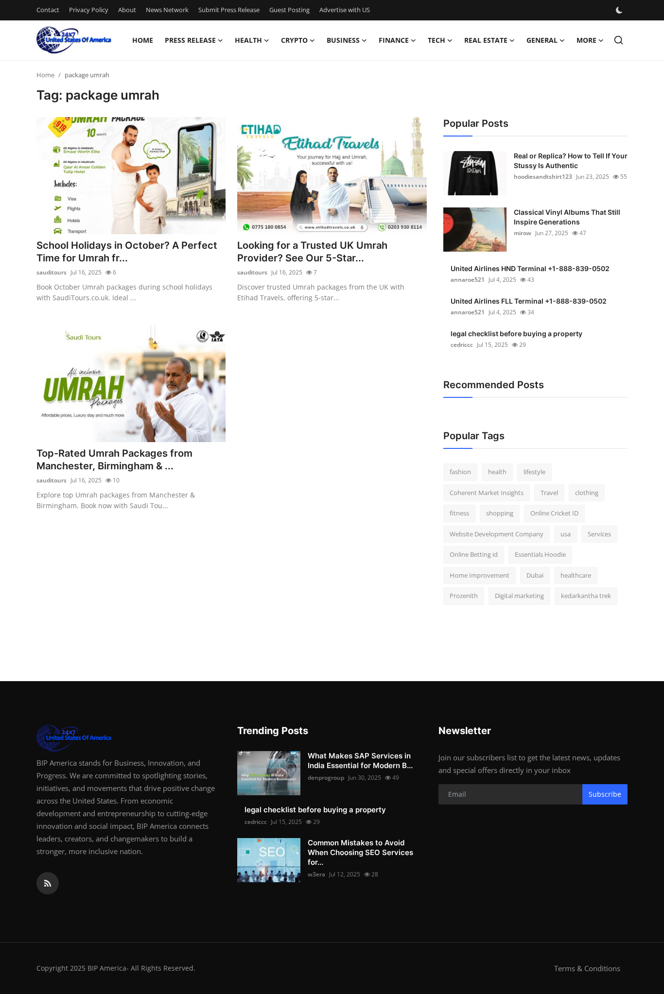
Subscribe (605, 794)
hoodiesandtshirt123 (543, 176)
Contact (47, 9)
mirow (522, 233)
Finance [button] (394, 40)
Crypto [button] (294, 40)
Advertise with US (344, 9)
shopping (499, 513)
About (127, 9)
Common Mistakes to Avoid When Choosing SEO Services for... (360, 852)
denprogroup (326, 777)
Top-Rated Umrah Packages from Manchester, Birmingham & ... (114, 459)
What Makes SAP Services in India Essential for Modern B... (360, 760)
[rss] (47, 883)
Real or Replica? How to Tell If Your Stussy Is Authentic (571, 161)
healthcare (575, 575)
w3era (316, 874)
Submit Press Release (229, 9)
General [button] (542, 40)
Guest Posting (289, 9)
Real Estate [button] (485, 40)
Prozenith (464, 595)
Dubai (534, 575)
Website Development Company (496, 534)
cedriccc (462, 345)
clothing (586, 492)
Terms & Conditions (587, 968)
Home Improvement (479, 575)
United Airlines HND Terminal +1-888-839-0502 (530, 268)
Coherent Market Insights (487, 492)
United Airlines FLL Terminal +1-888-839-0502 (529, 301)
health (497, 471)
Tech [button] (436, 40)
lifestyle (534, 471)
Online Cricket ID (554, 513)
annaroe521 (468, 279)
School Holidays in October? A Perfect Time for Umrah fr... (126, 252)
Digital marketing (519, 595)
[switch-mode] (620, 10)
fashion (460, 471)
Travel (549, 492)
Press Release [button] (190, 40)
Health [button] (248, 40)
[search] (619, 40)
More (586, 40)
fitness (459, 513)
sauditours (51, 272)
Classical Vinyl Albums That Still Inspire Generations (567, 217)
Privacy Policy (88, 9)
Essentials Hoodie (540, 554)
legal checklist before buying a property (516, 333)
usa (565, 534)
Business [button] (343, 40)
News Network (167, 9)
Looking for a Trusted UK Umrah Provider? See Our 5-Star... (312, 252)
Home (142, 40)
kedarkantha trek (586, 595)
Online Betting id (474, 554)
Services (599, 534)
